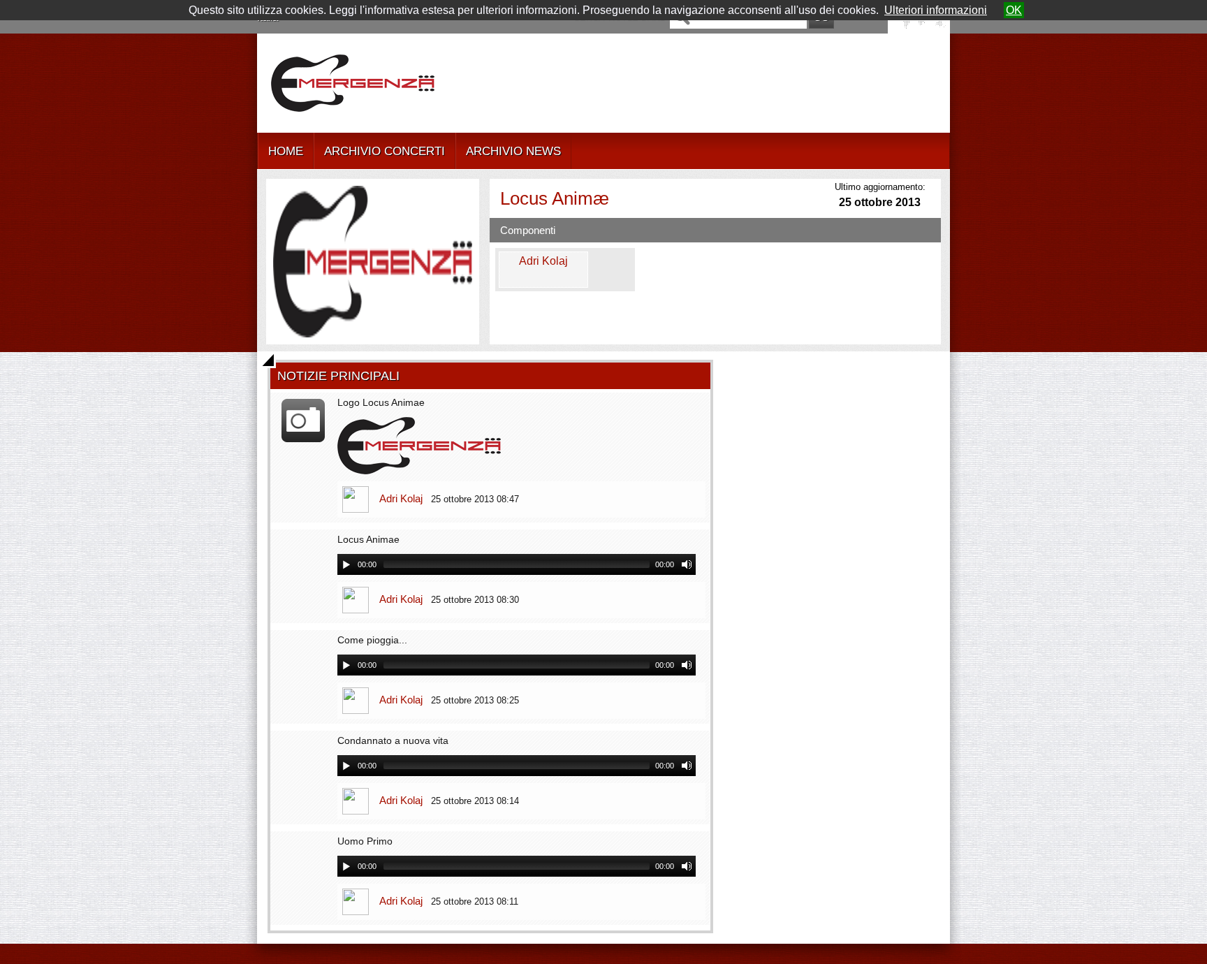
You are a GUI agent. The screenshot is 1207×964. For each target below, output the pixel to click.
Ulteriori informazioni (935, 10)
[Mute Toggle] (686, 564)
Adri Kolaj (401, 498)
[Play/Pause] (346, 564)
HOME (285, 151)
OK (1014, 10)
